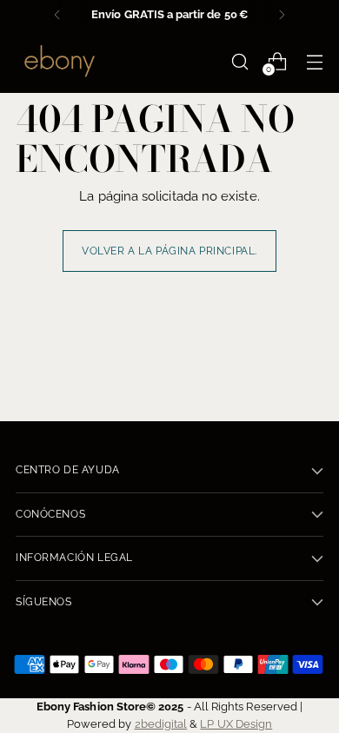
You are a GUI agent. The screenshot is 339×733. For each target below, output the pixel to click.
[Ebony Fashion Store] (59, 61)
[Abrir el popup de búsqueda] (239, 61)
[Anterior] (57, 15)
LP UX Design (236, 723)
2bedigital (161, 723)
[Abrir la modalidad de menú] (314, 61)
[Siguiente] (282, 15)
